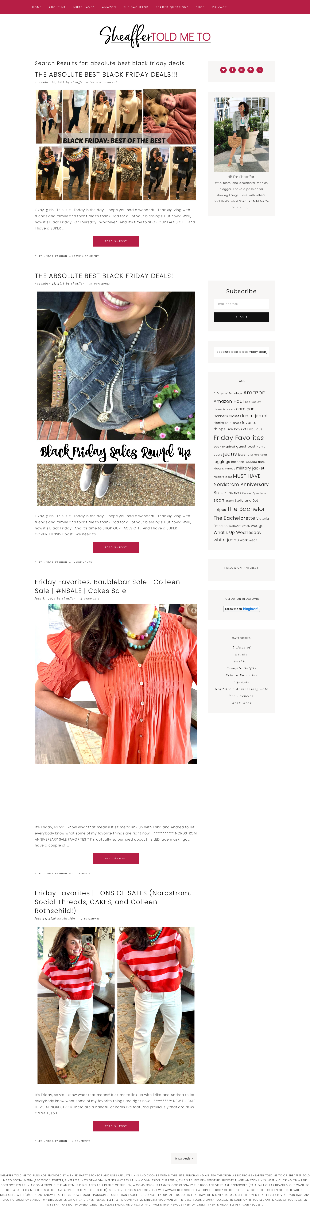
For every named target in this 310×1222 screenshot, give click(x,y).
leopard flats (255, 462)
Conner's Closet (226, 416)
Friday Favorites (239, 437)
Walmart (235, 526)
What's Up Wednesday (237, 532)
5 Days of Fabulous (228, 393)
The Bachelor (246, 509)
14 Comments (100, 283)
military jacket (250, 468)
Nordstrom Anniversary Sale (241, 689)
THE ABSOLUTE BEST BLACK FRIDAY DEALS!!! (106, 74)
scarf (219, 500)
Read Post (116, 241)
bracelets (229, 409)
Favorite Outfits (241, 668)
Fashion (61, 256)
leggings (222, 461)
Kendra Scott (259, 454)
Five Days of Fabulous (244, 429)
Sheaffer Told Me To (155, 36)
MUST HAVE (246, 476)
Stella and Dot (246, 500)
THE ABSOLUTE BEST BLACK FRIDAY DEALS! (104, 275)
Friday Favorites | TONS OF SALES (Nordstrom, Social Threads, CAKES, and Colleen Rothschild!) (113, 901)
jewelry (244, 454)
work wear (248, 540)
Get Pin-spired (224, 446)
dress (237, 423)
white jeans (226, 540)
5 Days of (242, 647)
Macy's (219, 469)
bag (248, 402)
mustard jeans (223, 477)
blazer (218, 409)
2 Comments (90, 598)
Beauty (256, 402)
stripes (220, 509)
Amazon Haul (229, 401)
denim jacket (254, 416)
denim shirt (223, 423)
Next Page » (184, 1158)
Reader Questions (254, 493)
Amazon (254, 392)
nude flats (233, 493)
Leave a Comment (103, 82)
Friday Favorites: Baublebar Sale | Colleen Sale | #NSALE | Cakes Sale (107, 586)
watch (246, 526)
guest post (246, 446)
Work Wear (241, 703)
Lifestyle (241, 682)
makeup (230, 468)
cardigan (245, 408)
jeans (230, 453)
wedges (258, 525)
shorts (230, 500)
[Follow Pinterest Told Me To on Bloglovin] (241, 610)
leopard (237, 462)
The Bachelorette (234, 518)
